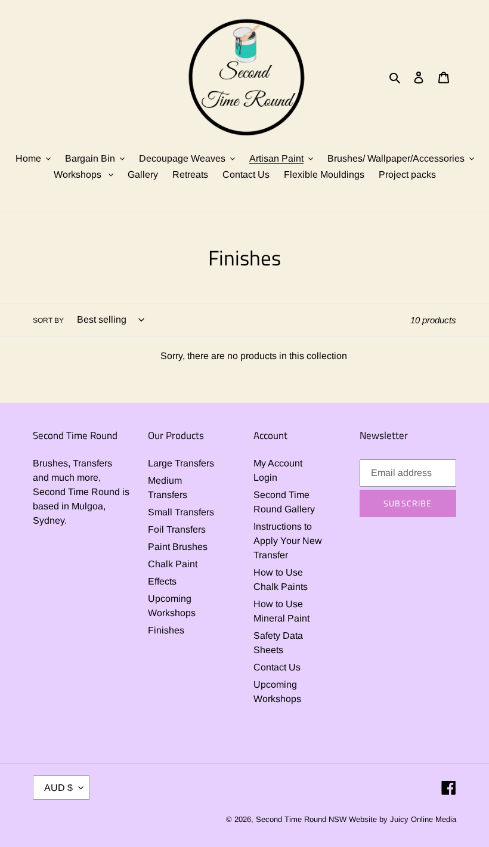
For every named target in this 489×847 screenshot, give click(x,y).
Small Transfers (181, 512)
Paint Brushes (178, 547)
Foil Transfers (177, 529)
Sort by (48, 320)
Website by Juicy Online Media (402, 819)
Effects (162, 581)
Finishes (166, 630)
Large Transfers (181, 463)
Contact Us (277, 667)
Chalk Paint (172, 564)
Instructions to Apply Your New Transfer (287, 540)
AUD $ (58, 788)
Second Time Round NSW (301, 819)
